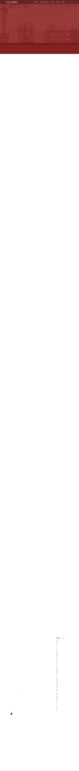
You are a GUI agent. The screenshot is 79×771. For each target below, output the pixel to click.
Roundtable (15, 693)
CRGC (11, 693)
